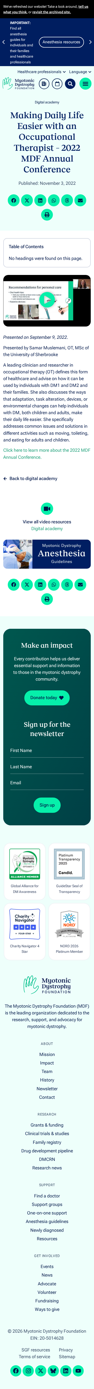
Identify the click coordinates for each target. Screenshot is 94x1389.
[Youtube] (78, 1370)
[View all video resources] (47, 509)
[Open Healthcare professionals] (64, 72)
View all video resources (47, 521)
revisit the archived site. (51, 12)
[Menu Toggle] (85, 84)
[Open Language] (89, 72)
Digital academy (47, 102)
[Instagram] (28, 1370)
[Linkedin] (65, 1370)
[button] (3, 42)
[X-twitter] (40, 1370)
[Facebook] (16, 1370)
